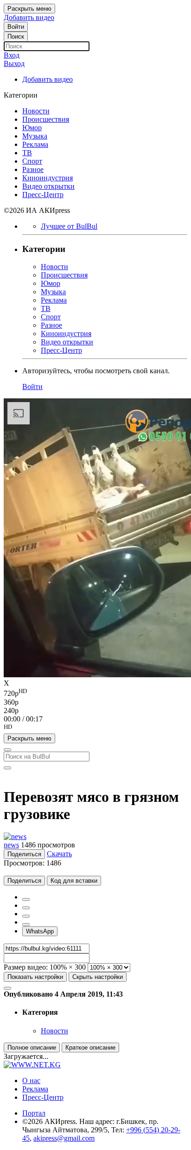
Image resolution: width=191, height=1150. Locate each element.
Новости (54, 1031)
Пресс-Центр (43, 1097)
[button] (95, 728)
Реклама (35, 1089)
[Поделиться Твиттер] (26, 907)
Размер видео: (26, 967)
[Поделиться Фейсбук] (26, 899)
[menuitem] (95, 692)
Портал (33, 1113)
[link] (16, 27)
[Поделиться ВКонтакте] (26, 924)
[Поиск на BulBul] (7, 749)
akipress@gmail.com (64, 1138)
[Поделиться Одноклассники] (26, 916)
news (11, 845)
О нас (31, 1080)
